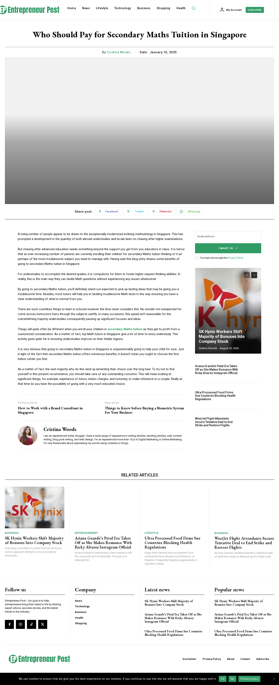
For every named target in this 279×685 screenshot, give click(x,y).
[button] (194, 8)
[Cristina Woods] (27, 435)
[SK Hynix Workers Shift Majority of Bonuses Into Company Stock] (228, 311)
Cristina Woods (118, 52)
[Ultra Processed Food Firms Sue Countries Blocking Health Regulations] (251, 396)
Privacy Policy (235, 257)
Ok (222, 678)
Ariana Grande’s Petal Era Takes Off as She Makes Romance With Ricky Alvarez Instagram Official (216, 369)
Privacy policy (249, 678)
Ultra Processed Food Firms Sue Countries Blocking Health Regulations (215, 396)
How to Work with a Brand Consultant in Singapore (50, 410)
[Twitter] (42, 624)
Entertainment (86, 533)
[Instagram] (20, 624)
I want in (225, 248)
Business (12, 533)
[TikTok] (31, 624)
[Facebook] (9, 624)
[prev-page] (247, 275)
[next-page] (254, 275)
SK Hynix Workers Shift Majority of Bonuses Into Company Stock (222, 336)
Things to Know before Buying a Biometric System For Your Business (144, 410)
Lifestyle (151, 533)
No (232, 678)
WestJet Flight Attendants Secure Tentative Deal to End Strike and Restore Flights (214, 422)
